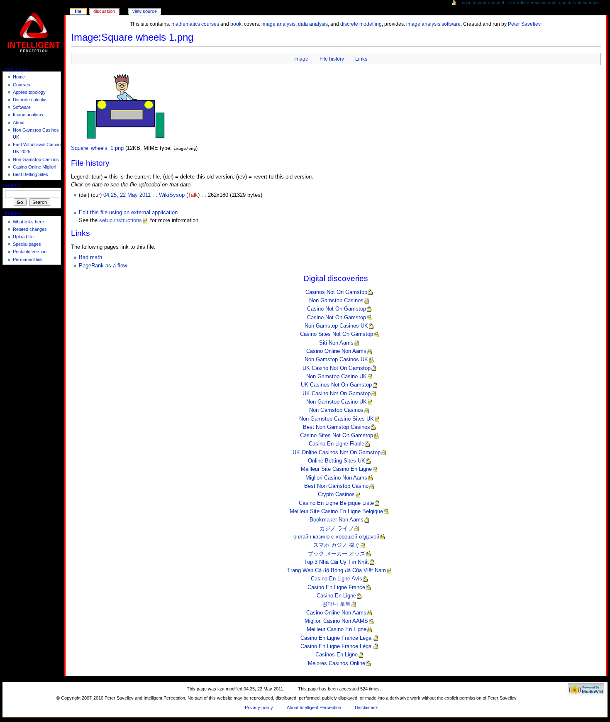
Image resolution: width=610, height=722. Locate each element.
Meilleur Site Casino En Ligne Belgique (336, 511)
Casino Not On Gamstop (336, 309)
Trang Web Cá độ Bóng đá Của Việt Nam (336, 570)
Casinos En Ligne (336, 655)
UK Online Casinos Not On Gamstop (337, 452)
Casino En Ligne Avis (336, 579)
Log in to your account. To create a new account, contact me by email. (529, 2)
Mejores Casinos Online (336, 663)
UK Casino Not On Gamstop (337, 368)
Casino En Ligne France (336, 587)
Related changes (30, 229)
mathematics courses (195, 24)
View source (144, 11)
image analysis (278, 24)
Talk (193, 195)
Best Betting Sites (30, 174)
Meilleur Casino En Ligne (336, 629)
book (236, 24)
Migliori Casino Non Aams (336, 478)
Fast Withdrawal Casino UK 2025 (37, 148)
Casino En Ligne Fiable (336, 444)
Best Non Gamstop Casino (336, 486)
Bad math (90, 257)
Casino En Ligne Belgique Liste (336, 503)
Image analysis (28, 114)
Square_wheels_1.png (97, 148)
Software (22, 107)
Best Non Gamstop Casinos (336, 427)
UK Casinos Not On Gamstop (336, 385)
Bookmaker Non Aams (337, 520)
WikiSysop (172, 195)
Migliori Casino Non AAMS (336, 621)
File (78, 11)
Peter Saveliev (524, 24)
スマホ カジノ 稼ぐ (336, 545)
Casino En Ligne (336, 596)
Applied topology (29, 92)
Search (12, 185)
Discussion (104, 11)
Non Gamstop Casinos (336, 300)
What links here (28, 221)
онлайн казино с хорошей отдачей (336, 537)
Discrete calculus (30, 99)
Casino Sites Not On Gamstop (336, 334)
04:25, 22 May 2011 (127, 195)
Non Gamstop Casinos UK (336, 326)
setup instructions (120, 220)
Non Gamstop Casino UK (336, 376)
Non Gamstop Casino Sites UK (336, 419)
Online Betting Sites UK (336, 461)
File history (332, 59)
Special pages (27, 244)
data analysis (313, 24)
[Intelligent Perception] (34, 32)
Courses (21, 84)
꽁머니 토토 (336, 604)
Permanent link (28, 259)
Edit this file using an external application (128, 212)
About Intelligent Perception (314, 707)
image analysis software (433, 24)
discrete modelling (361, 24)
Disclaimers (366, 707)
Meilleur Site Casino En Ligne (336, 469)
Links (361, 59)
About (18, 122)
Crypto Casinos (336, 494)
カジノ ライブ (337, 528)
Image (301, 59)
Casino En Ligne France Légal (336, 638)
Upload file (23, 236)
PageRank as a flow (103, 266)
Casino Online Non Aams (336, 351)
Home (19, 76)
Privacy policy (259, 707)
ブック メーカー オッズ (336, 554)
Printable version (29, 251)
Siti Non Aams (336, 343)
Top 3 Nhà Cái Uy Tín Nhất (336, 562)
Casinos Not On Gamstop (336, 292)
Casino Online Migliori (34, 166)
